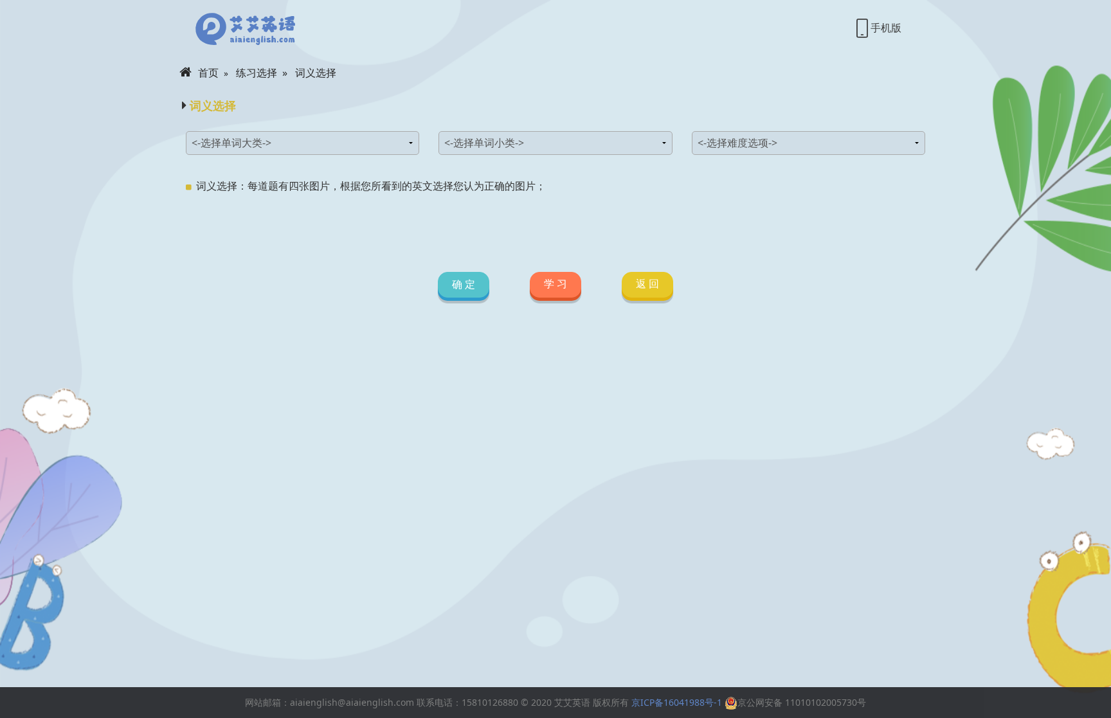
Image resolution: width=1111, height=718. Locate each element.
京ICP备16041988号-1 (676, 702)
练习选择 (256, 73)
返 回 (647, 283)
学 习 (555, 283)
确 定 (463, 285)
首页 (208, 73)
